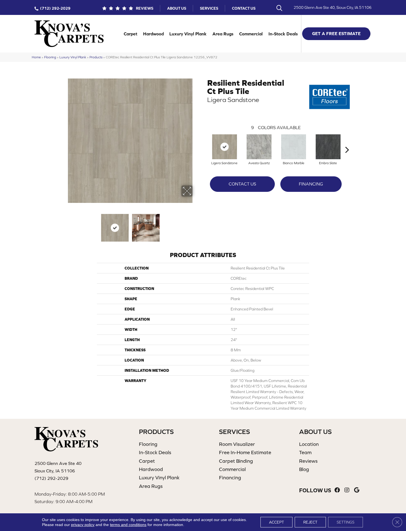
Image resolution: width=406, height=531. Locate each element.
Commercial (251, 33)
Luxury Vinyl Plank (188, 33)
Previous (64, 225)
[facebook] (337, 490)
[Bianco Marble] (293, 147)
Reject (310, 522)
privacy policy (82, 524)
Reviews (144, 8)
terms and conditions (128, 524)
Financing (311, 183)
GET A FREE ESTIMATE (336, 33)
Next (196, 225)
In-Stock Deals (283, 33)
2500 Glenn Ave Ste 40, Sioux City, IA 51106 (332, 7)
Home (36, 57)
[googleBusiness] (356, 490)
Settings (345, 522)
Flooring (50, 57)
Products (95, 57)
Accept (276, 522)
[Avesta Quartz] (259, 147)
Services (209, 8)
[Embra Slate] (328, 147)
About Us (176, 8)
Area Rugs (222, 33)
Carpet (130, 33)
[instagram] (346, 490)
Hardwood (153, 33)
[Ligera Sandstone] (224, 147)
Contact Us (243, 8)
